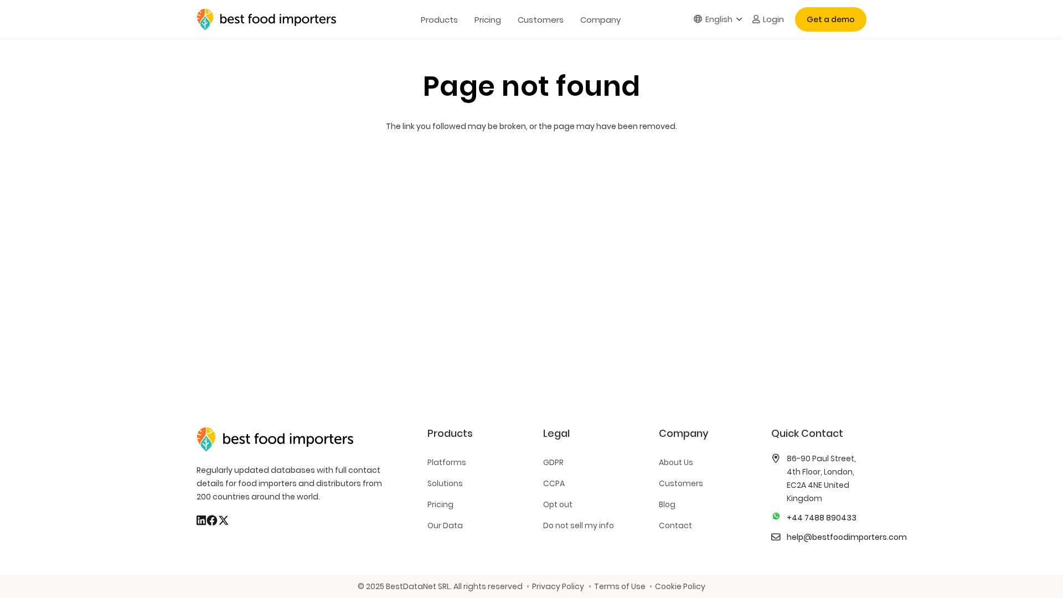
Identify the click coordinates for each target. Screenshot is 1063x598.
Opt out (557, 504)
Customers (681, 483)
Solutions (445, 483)
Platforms (446, 462)
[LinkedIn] (201, 520)
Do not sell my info (578, 525)
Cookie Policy (680, 586)
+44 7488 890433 (821, 517)
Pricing (440, 504)
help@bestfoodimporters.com (847, 537)
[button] (718, 19)
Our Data (445, 525)
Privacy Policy (558, 586)
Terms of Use (619, 586)
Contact (675, 525)
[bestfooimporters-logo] (266, 19)
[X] (223, 520)
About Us (676, 462)
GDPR (553, 462)
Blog (667, 504)
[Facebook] (212, 520)
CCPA (554, 483)
